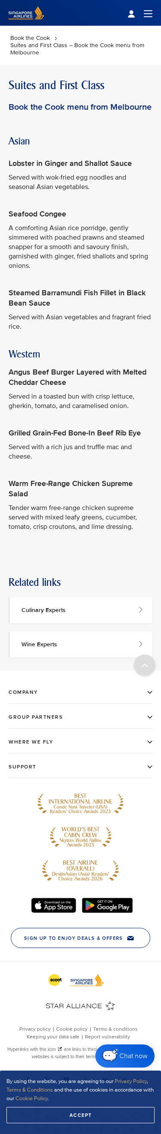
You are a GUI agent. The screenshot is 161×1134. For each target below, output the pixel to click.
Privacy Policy (131, 1081)
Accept (81, 1115)
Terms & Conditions (29, 1089)
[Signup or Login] (140, 13)
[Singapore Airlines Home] (26, 23)
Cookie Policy (31, 1098)
